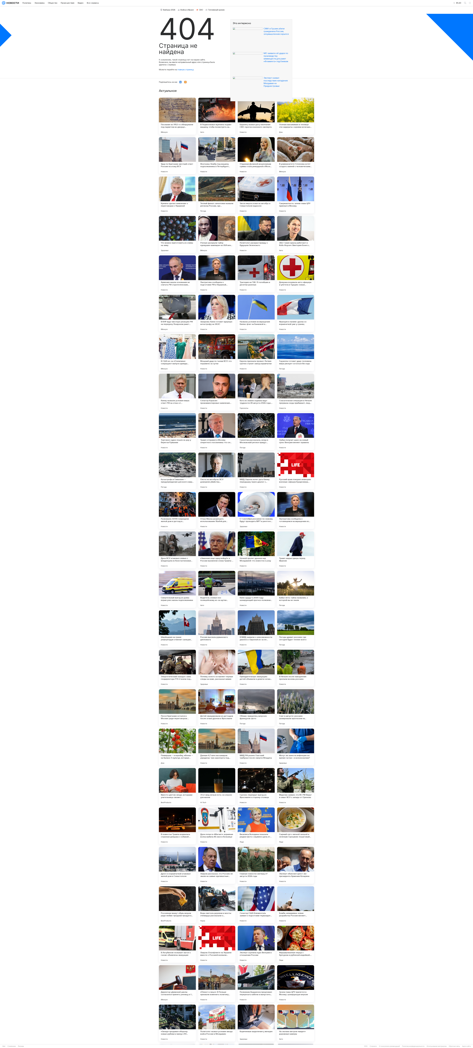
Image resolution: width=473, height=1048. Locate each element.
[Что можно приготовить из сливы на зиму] (177, 234)
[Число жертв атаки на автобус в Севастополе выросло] (256, 195)
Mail (3, 1046)
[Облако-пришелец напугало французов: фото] (256, 707)
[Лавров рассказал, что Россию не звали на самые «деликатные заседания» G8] (216, 865)
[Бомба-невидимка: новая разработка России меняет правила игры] (295, 904)
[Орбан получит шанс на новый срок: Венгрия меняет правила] (295, 431)
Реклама (21, 1046)
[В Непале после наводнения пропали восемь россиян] (295, 668)
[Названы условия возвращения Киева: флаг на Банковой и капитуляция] (256, 313)
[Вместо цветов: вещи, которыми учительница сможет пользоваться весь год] (177, 786)
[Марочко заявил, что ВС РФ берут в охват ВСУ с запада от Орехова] (295, 786)
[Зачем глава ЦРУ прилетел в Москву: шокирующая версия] (295, 983)
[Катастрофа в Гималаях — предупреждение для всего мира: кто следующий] (177, 471)
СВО (201, 10)
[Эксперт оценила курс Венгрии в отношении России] (256, 944)
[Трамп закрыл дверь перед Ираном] (295, 549)
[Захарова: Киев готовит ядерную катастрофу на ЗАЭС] (216, 313)
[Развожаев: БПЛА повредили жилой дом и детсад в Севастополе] (177, 510)
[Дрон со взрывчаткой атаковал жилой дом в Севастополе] (177, 865)
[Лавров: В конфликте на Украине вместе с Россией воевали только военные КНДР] (216, 944)
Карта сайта (466, 1046)
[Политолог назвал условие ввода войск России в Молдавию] (216, 1023)
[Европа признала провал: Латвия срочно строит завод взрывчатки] (256, 352)
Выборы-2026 (169, 10)
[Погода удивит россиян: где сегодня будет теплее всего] (295, 628)
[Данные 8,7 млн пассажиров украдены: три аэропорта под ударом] (216, 747)
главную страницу (185, 69)
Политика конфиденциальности (413, 1046)
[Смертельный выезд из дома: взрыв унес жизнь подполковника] (177, 589)
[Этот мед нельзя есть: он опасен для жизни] (216, 786)
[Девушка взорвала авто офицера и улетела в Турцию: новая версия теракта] (295, 273)
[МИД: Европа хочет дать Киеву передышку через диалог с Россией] (256, 471)
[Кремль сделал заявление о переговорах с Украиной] (177, 195)
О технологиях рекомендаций (389, 1046)
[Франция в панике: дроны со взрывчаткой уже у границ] (295, 313)
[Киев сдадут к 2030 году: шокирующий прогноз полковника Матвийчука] (256, 589)
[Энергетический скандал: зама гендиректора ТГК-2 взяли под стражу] (177, 668)
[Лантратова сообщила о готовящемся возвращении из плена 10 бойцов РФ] (295, 510)
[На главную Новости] (12, 3)
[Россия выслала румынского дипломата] (216, 628)
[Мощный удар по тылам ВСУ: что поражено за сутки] (216, 352)
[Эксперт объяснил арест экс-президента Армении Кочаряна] (295, 865)
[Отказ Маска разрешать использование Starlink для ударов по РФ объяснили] (216, 510)
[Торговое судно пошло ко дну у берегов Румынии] (177, 431)
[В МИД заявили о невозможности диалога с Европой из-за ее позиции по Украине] (256, 628)
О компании (12, 1046)
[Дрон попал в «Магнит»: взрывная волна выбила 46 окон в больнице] (216, 825)
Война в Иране (187, 10)
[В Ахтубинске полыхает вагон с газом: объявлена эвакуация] (177, 944)
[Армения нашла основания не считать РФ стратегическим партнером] (177, 273)
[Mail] (3, 3)
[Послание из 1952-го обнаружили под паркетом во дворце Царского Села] (177, 116)
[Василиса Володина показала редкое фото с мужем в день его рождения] (256, 825)
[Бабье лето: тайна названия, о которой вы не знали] (295, 589)
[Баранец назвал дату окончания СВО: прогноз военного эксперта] (256, 116)
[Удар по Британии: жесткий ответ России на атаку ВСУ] (177, 155)
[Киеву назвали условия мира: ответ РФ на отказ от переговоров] (177, 392)
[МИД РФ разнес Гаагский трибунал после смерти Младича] (256, 747)
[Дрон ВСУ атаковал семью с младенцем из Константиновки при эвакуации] (177, 549)
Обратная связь (454, 1046)
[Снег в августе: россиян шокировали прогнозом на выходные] (295, 707)
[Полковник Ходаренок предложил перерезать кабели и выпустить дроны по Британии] (256, 983)
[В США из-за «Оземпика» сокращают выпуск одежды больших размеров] (177, 352)
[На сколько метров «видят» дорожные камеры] (295, 1023)
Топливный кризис (216, 10)
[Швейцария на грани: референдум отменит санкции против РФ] (177, 628)
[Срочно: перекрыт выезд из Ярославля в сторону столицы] (256, 786)
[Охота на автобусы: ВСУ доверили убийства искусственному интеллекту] (216, 471)
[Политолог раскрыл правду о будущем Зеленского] (256, 234)
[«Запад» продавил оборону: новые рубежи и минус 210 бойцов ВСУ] (177, 1023)
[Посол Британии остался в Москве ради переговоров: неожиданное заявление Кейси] (177, 707)
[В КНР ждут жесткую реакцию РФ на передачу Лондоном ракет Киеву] (177, 313)
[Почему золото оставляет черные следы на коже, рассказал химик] (216, 668)
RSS (365, 1046)
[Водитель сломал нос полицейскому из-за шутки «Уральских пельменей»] (216, 589)
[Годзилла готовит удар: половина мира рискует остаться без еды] (295, 352)
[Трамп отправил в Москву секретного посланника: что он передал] (216, 431)
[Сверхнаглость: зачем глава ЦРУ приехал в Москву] (295, 195)
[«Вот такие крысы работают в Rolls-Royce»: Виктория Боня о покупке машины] (295, 234)
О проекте (373, 1046)
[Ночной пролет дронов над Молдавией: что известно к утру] (256, 549)
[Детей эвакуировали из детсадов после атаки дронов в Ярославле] (216, 707)
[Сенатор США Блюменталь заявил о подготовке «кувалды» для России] (256, 904)
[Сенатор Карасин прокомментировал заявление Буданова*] (216, 392)
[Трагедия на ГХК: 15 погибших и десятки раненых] (256, 273)
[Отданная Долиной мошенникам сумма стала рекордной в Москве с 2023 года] (256, 155)
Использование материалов (437, 1046)
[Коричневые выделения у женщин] (256, 1023)
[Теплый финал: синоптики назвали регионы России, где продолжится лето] (216, 195)
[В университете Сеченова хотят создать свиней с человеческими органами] (295, 155)
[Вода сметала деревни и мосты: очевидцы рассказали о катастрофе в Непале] (216, 904)
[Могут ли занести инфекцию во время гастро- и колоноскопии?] (295, 747)
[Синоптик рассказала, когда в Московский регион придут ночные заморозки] (256, 431)
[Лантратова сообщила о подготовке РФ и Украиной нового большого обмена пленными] (216, 273)
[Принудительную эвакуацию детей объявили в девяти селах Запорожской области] (256, 668)
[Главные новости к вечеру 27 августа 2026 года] (256, 865)
